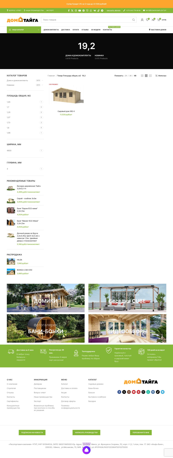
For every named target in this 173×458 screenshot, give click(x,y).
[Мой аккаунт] (142, 19)
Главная (51, 76)
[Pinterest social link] (83, 10)
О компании (12, 384)
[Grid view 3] (146, 75)
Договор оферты (68, 401)
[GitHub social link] (87, 10)
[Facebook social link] (68, 10)
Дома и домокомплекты (17, 80)
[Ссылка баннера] (46, 298)
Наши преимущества (43, 397)
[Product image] (66, 95)
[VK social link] (95, 10)
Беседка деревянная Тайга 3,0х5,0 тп (29, 187)
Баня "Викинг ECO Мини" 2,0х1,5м (28, 222)
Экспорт (37, 401)
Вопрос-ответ (40, 392)
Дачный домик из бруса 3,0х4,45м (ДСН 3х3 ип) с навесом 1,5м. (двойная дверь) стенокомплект (28, 237)
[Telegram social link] (102, 10)
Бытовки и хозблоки (97, 397)
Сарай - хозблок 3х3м (26, 198)
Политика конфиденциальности (70, 407)
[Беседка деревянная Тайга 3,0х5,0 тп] (11, 189)
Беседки (92, 401)
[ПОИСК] (134, 20)
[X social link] (72, 10)
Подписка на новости (32, 433)
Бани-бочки (93, 388)
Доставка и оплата (69, 388)
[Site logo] (23, 20)
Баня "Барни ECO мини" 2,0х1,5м (27, 209)
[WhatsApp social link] (91, 10)
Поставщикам (40, 388)
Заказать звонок (114, 10)
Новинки (10, 85)
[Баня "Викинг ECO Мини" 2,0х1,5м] (11, 224)
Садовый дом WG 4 (66, 111)
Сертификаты (12, 401)
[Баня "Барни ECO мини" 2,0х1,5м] (11, 211)
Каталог (64, 384)
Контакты (11, 397)
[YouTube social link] (80, 10)
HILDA (19, 260)
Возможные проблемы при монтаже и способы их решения (44, 408)
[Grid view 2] (142, 75)
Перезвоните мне (141, 433)
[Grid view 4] (150, 75)
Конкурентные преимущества (13, 407)
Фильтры (162, 76)
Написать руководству (86, 433)
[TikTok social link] (98, 10)
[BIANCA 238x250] (11, 272)
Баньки (91, 392)
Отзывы (10, 392)
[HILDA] (11, 262)
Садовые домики (95, 384)
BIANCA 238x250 (24, 270)
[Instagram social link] (76, 10)
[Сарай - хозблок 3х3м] (11, 200)
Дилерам (38, 384)
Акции (63, 392)
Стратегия (11, 388)
